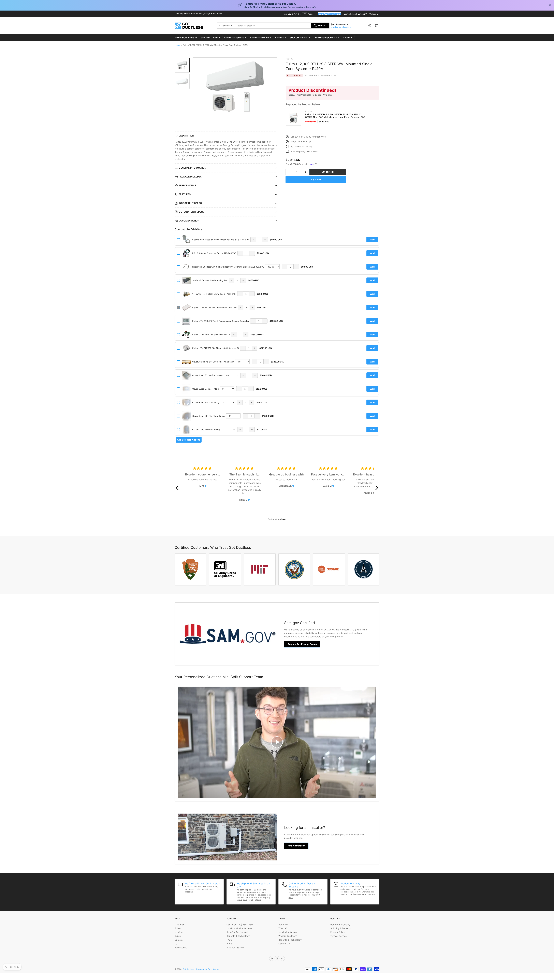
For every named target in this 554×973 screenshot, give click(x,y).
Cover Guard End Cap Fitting (205, 402)
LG (176, 943)
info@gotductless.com (341, 27)
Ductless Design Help (325, 38)
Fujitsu (289, 59)
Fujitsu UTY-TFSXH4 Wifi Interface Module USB (214, 307)
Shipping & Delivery (340, 928)
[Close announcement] (550, 5)
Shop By (279, 38)
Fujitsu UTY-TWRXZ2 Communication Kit (211, 334)
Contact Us (374, 14)
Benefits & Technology (238, 936)
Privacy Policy (337, 932)
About (346, 38)
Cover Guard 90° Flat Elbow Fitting (208, 416)
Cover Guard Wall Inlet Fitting (206, 429)
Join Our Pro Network (238, 932)
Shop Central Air (259, 38)
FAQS (229, 940)
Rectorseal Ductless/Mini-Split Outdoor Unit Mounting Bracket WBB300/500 (228, 267)
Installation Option (287, 932)
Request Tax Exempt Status (302, 644)
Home (177, 45)
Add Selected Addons (188, 439)
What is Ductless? (287, 936)
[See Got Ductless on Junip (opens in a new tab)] (283, 519)
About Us (283, 924)
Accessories (181, 947)
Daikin (178, 936)
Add (372, 239)
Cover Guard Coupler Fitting (205, 389)
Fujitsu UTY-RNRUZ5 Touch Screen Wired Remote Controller (220, 321)
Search (321, 25)
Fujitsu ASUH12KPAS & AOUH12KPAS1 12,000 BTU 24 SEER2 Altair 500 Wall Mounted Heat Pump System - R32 (335, 115)
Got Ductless (188, 969)
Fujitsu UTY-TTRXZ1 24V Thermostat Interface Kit (215, 348)
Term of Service (338, 936)
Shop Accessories (234, 38)
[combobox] (281, 26)
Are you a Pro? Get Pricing (299, 14)
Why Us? (282, 928)
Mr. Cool (179, 932)
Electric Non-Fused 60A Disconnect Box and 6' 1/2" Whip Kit (220, 239)
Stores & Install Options (354, 14)
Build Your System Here (329, 14)
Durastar (179, 940)
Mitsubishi (180, 924)
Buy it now (315, 179)
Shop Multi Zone (209, 38)
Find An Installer (296, 845)
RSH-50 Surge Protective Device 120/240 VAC (214, 253)
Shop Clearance (299, 38)
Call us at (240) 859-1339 (240, 924)
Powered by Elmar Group (207, 969)
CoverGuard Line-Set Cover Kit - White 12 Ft (213, 361)
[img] (206, 486)
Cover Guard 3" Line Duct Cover (207, 375)
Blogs (229, 943)
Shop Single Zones (184, 38)
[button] (177, 487)
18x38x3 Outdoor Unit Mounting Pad (210, 280)
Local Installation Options (239, 928)
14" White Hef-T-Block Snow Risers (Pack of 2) (214, 294)
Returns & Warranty (340, 924)
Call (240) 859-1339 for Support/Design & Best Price (198, 13)
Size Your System (236, 947)
